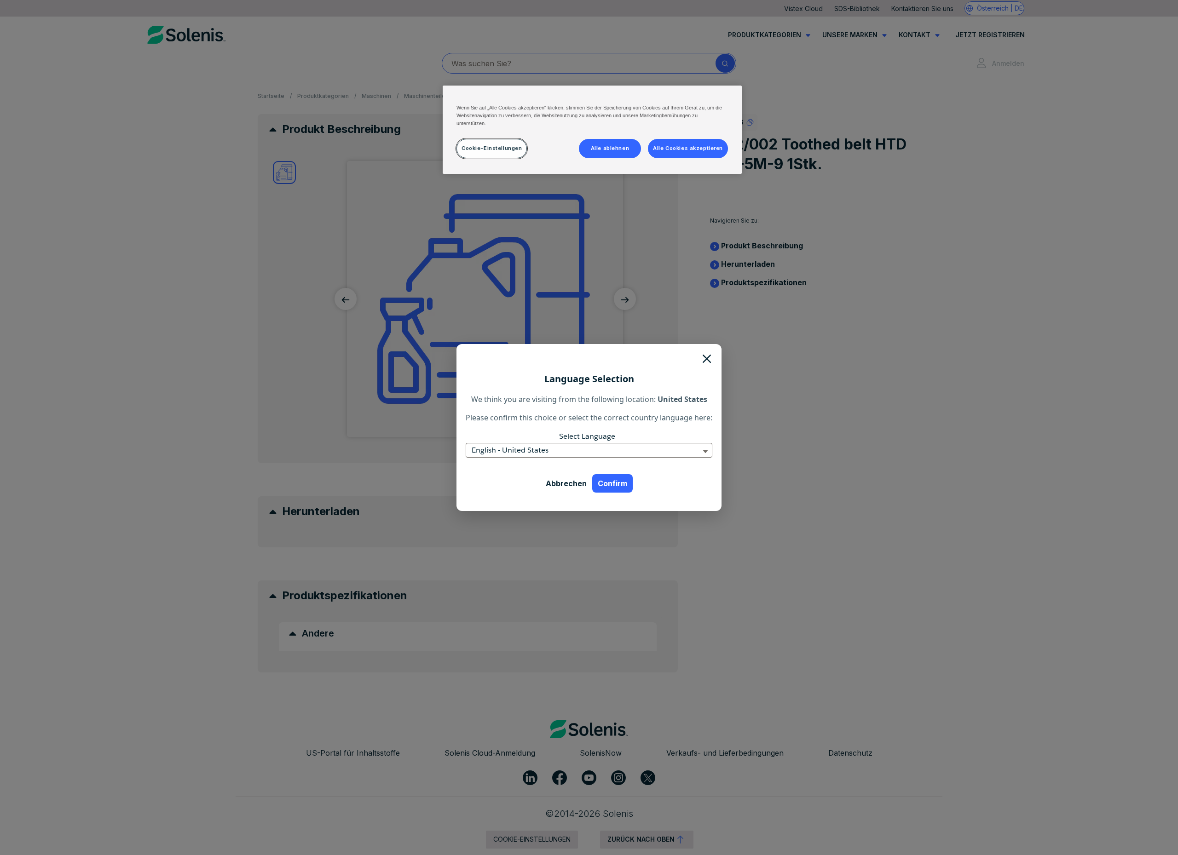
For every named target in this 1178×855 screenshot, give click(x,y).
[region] (592, 130)
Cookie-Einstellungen (492, 148)
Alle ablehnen (610, 148)
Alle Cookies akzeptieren (688, 148)
